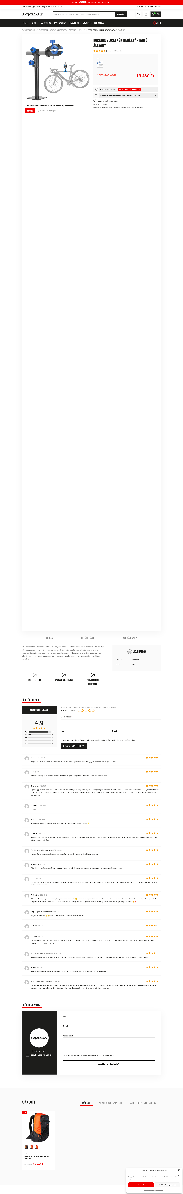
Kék (133, 664)
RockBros (135, 659)
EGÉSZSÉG (87, 23)
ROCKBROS (140, 108)
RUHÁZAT (25, 23)
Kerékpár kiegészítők (59, 30)
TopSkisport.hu (28, 30)
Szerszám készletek (78, 30)
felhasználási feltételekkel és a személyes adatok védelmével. (94, 1056)
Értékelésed (66, 717)
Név (62, 731)
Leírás (49, 637)
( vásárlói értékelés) (114, 51)
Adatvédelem (159, 1190)
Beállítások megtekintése (167, 1185)
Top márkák (99, 23)
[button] (179, 1171)
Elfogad (141, 1185)
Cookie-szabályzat (149, 1190)
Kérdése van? (130, 637)
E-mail (114, 731)
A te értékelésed (68, 711)
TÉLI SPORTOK (45, 23)
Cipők (34, 23)
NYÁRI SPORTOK (60, 23)
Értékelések (88, 637)
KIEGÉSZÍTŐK (74, 23)
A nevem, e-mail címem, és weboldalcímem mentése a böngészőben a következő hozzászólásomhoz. (99, 740)
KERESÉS (120, 14)
